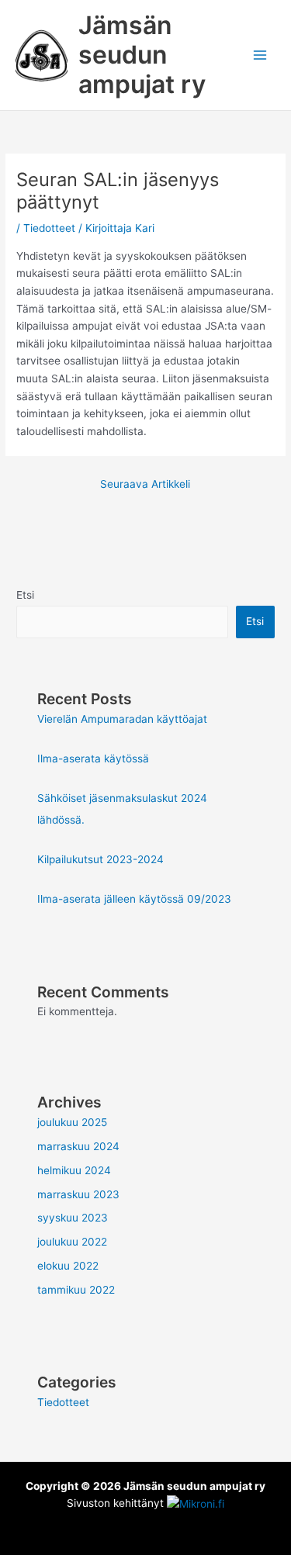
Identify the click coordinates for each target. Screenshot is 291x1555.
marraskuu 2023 (78, 1194)
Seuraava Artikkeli (145, 484)
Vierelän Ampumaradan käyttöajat (122, 719)
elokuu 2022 (68, 1266)
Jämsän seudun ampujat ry (142, 55)
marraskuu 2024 (78, 1146)
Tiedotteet (49, 228)
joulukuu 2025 (72, 1122)
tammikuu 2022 (76, 1290)
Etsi (25, 595)
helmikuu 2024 (74, 1170)
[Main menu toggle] (260, 55)
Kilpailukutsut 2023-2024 (100, 859)
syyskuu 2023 (72, 1217)
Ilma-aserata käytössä (93, 758)
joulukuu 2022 (72, 1241)
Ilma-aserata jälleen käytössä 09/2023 (134, 899)
